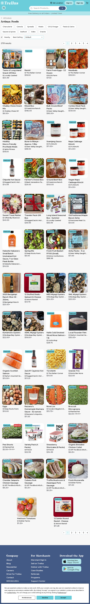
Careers (10, 571)
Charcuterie (7, 27)
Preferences (27, 598)
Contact (10, 578)
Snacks (43, 32)
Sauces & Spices (9, 32)
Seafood (23, 32)
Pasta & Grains (68, 27)
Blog (8, 563)
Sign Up (79, 3)
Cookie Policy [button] (11, 592)
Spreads (30, 27)
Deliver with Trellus (40, 567)
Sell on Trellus (37, 563)
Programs (35, 578)
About (9, 560)
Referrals (35, 574)
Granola (20, 27)
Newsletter (11, 567)
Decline (45, 598)
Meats (40, 27)
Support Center (38, 581)
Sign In (69, 3)
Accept (63, 598)
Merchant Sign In (38, 560)
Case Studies (37, 571)
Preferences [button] (62, 592)
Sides (33, 32)
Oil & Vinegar (53, 27)
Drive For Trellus (14, 574)
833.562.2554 (12, 581)
